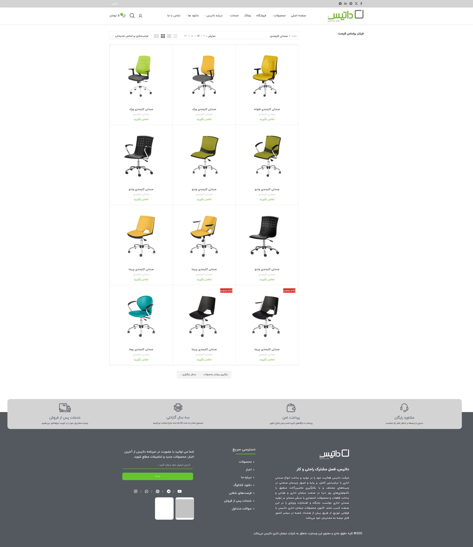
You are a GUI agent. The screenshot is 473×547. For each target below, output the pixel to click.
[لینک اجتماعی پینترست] (350, 4)
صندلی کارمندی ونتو (267, 189)
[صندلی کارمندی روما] (141, 316)
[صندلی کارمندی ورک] (204, 76)
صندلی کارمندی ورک (204, 109)
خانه (294, 36)
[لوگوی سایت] (346, 16)
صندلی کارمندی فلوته (267, 109)
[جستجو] (132, 16)
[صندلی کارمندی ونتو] (267, 156)
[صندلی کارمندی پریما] (204, 236)
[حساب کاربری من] (140, 16)
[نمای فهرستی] (175, 36)
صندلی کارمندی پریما (204, 269)
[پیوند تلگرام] (340, 4)
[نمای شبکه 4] (156, 36)
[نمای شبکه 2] (169, 36)
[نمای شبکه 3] (163, 36)
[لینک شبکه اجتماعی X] (356, 4)
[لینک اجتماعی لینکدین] (345, 4)
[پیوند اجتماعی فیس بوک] (361, 4)
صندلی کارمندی (267, 114)
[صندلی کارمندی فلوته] (267, 76)
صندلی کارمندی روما (141, 349)
